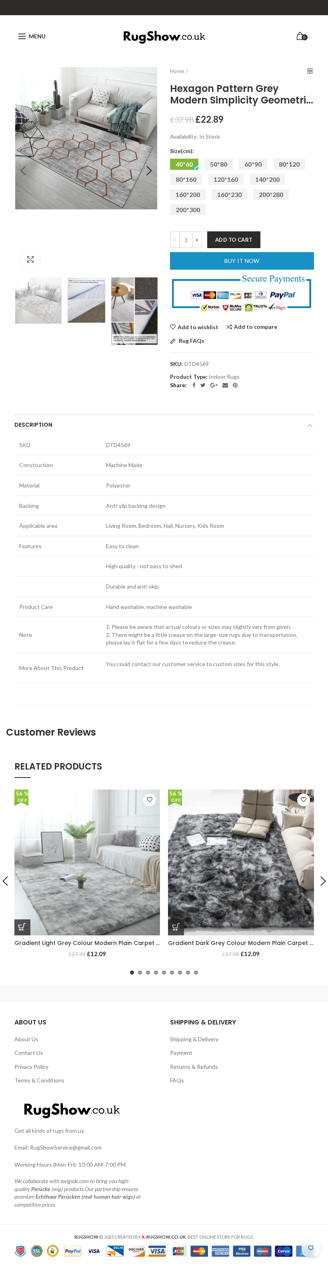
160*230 (229, 194)
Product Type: (189, 377)
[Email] (225, 385)
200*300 (188, 209)
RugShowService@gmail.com (66, 1147)
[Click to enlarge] (30, 260)
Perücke (40, 1188)
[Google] (214, 385)
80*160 (186, 179)
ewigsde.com (74, 1180)
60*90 (253, 164)
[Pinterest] (235, 385)
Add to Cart (233, 240)
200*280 (271, 194)
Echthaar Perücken (58, 1196)
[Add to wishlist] (149, 800)
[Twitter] (203, 385)
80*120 (289, 164)
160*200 (188, 194)
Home (177, 71)
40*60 (184, 164)
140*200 (267, 179)
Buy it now (242, 260)
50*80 (218, 164)
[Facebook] (194, 385)
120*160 (226, 179)
